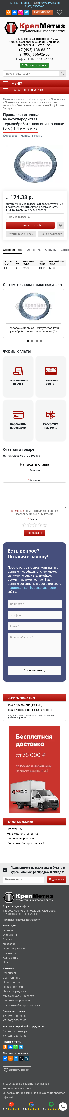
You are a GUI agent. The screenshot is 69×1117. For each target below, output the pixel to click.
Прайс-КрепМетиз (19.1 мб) (24, 705)
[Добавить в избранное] (59, 12)
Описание (34, 250)
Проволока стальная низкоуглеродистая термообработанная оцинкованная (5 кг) (34, 329)
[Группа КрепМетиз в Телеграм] (21, 1046)
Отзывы (51, 250)
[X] (21, 1058)
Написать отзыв (31, 135)
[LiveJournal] (26, 1058)
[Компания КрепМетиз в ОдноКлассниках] (8, 12)
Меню (17, 83)
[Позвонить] (62, 1106)
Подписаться (56, 879)
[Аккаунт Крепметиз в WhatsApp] (15, 1046)
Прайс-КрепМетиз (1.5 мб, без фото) (30, 709)
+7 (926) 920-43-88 (15, 1035)
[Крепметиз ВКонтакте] (14, 12)
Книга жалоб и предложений (21, 1005)
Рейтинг (34, 519)
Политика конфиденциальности (21, 919)
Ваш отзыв (35, 480)
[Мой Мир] (16, 1058)
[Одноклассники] (10, 1058)
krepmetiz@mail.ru (49, 3)
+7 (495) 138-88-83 (20, 3)
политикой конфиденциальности (32, 587)
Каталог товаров (27, 90)
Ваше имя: (35, 470)
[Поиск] (62, 73)
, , (34, 41)
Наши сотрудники (14, 991)
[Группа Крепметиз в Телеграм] (26, 12)
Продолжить (34, 532)
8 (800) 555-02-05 (34, 6)
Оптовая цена (12, 250)
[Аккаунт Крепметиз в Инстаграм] (20, 12)
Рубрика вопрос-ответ (17, 1000)
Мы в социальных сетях (18, 995)
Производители (13, 986)
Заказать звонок (36, 65)
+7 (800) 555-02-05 (15, 1020)
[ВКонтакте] (5, 1058)
